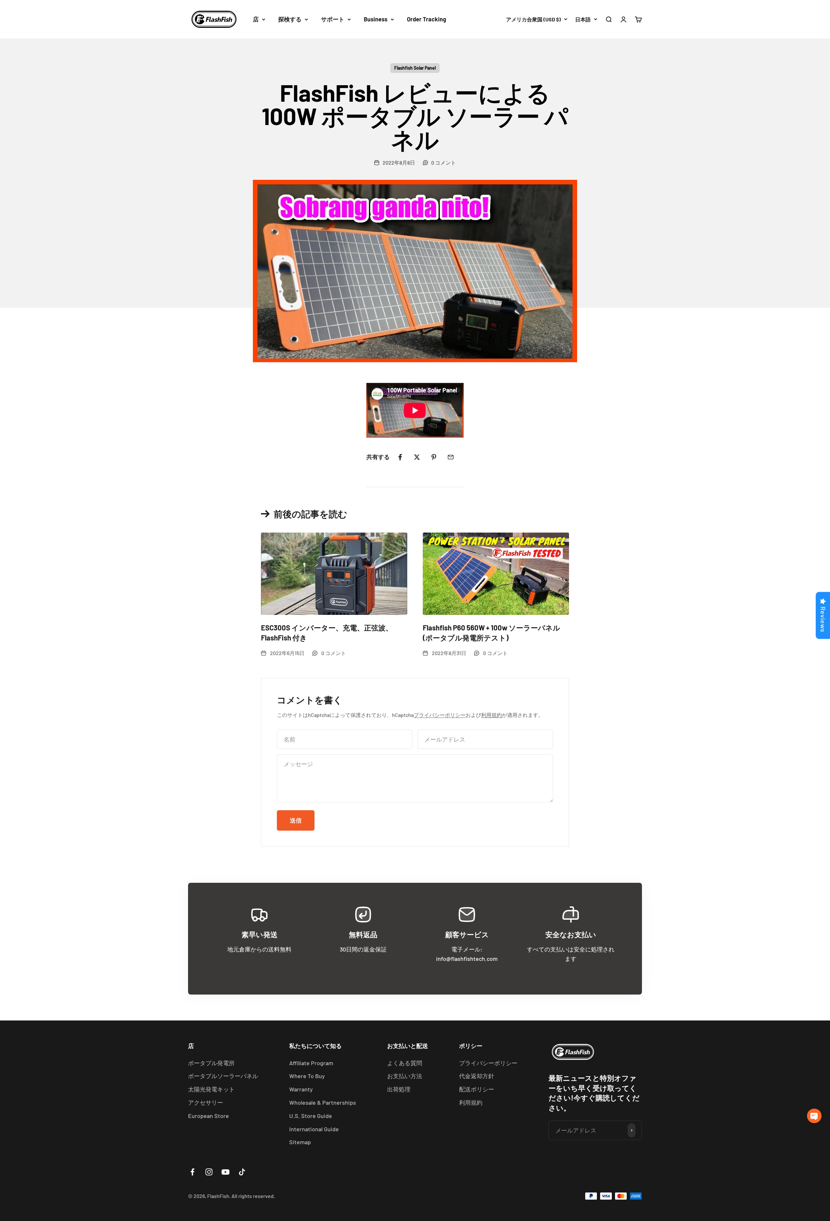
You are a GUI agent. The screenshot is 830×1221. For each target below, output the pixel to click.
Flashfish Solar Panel (415, 68)
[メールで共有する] (450, 457)
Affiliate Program (311, 1062)
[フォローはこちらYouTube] (225, 1172)
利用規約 (491, 715)
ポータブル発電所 (211, 1062)
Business (375, 19)
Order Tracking (426, 19)
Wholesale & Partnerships (322, 1102)
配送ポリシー (476, 1089)
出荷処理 (398, 1089)
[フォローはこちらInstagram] (209, 1172)
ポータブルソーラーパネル (223, 1075)
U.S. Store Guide (310, 1115)
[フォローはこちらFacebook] (192, 1172)
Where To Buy (307, 1075)
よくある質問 (404, 1062)
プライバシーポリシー (440, 715)
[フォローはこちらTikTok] (242, 1172)
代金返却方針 (476, 1075)
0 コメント (443, 162)
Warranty (301, 1089)
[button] (814, 1116)
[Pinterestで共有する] (433, 457)
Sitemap (300, 1142)
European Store (208, 1115)
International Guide (314, 1129)
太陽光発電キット (211, 1089)
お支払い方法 (404, 1075)
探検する (290, 19)
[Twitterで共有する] (416, 457)
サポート (332, 19)
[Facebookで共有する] (400, 457)
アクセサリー (205, 1102)
